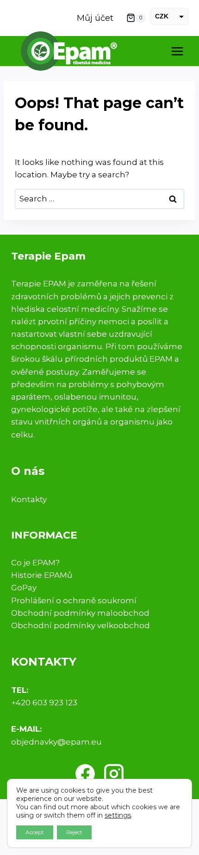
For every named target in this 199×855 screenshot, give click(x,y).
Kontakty (29, 499)
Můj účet (95, 18)
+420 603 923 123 (44, 702)
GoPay (24, 587)
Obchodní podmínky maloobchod (80, 613)
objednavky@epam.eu (56, 741)
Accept (34, 832)
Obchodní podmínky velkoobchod (80, 625)
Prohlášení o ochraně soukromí (74, 600)
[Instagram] (113, 773)
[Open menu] (177, 51)
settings (118, 815)
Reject (74, 832)
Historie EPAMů (41, 575)
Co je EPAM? (35, 562)
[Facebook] (85, 773)
